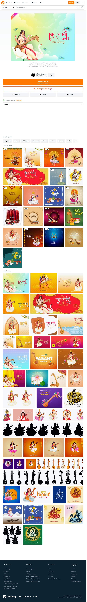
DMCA (28, 571)
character (35, 141)
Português (74, 574)
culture (44, 141)
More (41, 3)
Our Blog (50, 576)
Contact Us (51, 571)
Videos (24, 3)
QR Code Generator (9, 588)
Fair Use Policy (78, 597)
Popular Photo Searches (33, 579)
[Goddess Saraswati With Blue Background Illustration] (58, 176)
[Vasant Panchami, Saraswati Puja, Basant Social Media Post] (12, 447)
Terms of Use (61, 597)
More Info (6, 104)
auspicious (7, 141)
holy (69, 141)
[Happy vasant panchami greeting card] (54, 216)
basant (16, 141)
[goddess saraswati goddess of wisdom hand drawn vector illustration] (7, 415)
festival (52, 141)
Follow (51, 76)
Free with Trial (42, 82)
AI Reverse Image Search (11, 584)
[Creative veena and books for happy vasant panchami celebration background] (12, 196)
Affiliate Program (31, 574)
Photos (16, 3)
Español (73, 571)
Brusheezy (7, 569)
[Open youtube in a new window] (36, 596)
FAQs (49, 569)
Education (7, 579)
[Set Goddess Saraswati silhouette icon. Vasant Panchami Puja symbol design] (12, 535)
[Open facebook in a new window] (20, 596)
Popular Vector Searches (33, 576)
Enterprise (7, 576)
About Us (50, 574)
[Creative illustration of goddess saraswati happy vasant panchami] (12, 157)
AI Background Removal (10, 586)
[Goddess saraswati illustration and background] (33, 237)
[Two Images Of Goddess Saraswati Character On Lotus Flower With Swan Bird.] (19, 398)
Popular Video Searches (33, 581)
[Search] (77, 7)
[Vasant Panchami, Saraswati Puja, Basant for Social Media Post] (59, 415)
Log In (77, 2)
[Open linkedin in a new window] (25, 596)
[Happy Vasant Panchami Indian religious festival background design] (12, 216)
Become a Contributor (54, 579)
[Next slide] (80, 141)
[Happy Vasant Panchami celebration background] (33, 216)
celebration (25, 141)
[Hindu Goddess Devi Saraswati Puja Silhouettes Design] (43, 430)
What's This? (18, 100)
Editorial (33, 3)
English (73, 569)
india (75, 141)
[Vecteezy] (2, 2)
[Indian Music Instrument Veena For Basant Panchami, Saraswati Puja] (60, 464)
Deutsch (73, 576)
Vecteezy (6, 571)
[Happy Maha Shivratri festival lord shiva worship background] (54, 237)
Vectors (8, 3)
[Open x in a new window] (33, 596)
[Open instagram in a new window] (22, 596)
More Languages (76, 581)
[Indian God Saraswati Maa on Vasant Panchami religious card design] (76, 176)
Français (73, 579)
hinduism (61, 141)
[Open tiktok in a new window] (30, 596)
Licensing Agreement (32, 569)
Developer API (8, 581)
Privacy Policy (69, 597)
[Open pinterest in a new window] (28, 596)
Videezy (6, 574)
